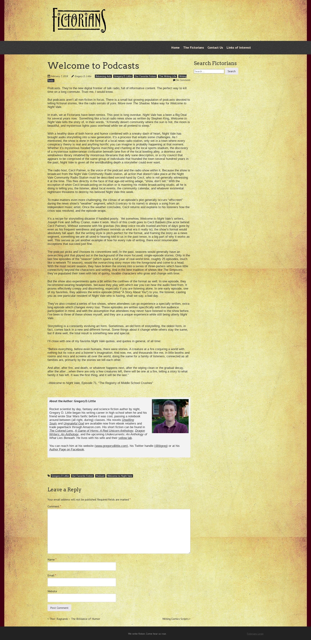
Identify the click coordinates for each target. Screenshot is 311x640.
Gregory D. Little (83, 76)
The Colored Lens (61, 430)
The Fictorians (193, 47)
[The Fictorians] (79, 30)
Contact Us (215, 47)
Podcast (100, 475)
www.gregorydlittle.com (111, 446)
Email (52, 575)
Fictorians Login (255, 633)
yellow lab (125, 438)
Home (175, 47)
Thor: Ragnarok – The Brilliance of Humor (74, 619)
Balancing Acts (103, 76)
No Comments (183, 80)
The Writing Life (167, 76)
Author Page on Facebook (66, 449)
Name (52, 559)
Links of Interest (239, 47)
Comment (54, 506)
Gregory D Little (60, 475)
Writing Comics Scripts (175, 619)
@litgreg (161, 446)
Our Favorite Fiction (145, 76)
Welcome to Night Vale (119, 475)
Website (52, 591)
